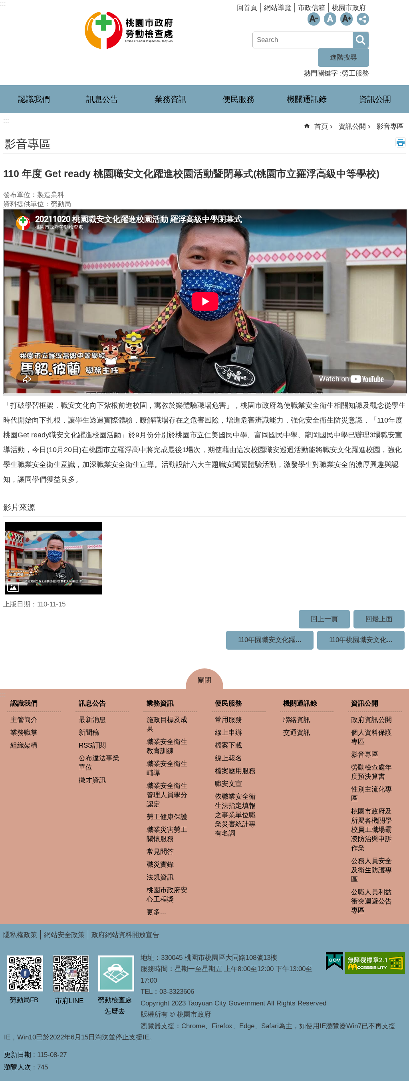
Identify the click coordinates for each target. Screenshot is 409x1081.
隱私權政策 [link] (20, 935)
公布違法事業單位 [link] (99, 762)
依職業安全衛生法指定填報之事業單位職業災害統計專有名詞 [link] (235, 815)
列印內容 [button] (400, 142)
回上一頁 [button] (324, 619)
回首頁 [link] (247, 8)
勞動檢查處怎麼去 (115, 1005)
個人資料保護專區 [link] (371, 737)
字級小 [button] (314, 19)
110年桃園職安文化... (361, 640)
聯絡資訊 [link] (296, 720)
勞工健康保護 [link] (167, 817)
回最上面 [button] (379, 619)
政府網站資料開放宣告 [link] (125, 935)
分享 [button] (363, 19)
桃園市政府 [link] (349, 8)
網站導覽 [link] (277, 8)
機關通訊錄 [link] (307, 99)
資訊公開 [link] (375, 99)
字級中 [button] (330, 19)
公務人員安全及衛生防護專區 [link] (371, 870)
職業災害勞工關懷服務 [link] (167, 834)
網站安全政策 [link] (64, 935)
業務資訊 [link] (171, 99)
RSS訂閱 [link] (92, 745)
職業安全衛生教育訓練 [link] (167, 746)
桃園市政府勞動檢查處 (130, 29)
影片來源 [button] (19, 507)
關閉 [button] (204, 680)
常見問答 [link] (160, 852)
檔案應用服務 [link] (235, 771)
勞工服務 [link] (355, 73)
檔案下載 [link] (228, 745)
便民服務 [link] (238, 99)
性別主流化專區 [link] (371, 794)
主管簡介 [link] (24, 720)
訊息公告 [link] (102, 99)
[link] (334, 961)
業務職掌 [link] (24, 732)
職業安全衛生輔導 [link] (167, 768)
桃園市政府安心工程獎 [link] (167, 894)
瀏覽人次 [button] (17, 1067)
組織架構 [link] (24, 745)
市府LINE (69, 1001)
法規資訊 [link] (160, 877)
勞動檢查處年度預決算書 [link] (371, 772)
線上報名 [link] (228, 758)
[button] (53, 558)
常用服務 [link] (228, 720)
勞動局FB (24, 1000)
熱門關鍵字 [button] (321, 73)
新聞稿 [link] (89, 732)
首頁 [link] (321, 126)
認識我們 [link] (34, 99)
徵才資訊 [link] (92, 780)
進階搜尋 (343, 57)
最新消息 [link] (92, 720)
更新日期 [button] (17, 1055)
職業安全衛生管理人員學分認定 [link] (167, 795)
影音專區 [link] (390, 126)
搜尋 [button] (361, 40)
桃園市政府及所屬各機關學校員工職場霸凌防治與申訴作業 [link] (371, 830)
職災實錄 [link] (160, 864)
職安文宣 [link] (228, 784)
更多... (156, 912)
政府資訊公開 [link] (371, 720)
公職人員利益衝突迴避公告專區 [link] (371, 901)
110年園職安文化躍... (270, 640)
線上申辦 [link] (228, 732)
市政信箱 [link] (311, 8)
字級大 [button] (346, 19)
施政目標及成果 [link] (167, 724)
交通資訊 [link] (296, 732)
